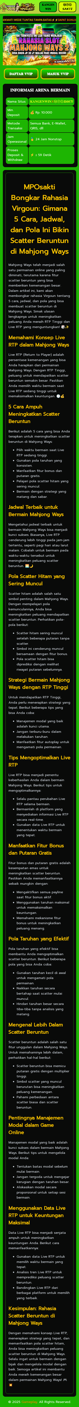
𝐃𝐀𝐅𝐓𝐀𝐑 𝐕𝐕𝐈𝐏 (21, 73)
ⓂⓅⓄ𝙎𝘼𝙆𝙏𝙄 (63, 101)
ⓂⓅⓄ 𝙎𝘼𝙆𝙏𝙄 (67, 7)
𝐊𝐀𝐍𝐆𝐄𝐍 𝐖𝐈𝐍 (48, 7)
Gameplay (29, 1402)
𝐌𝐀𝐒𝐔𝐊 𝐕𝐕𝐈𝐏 (58, 73)
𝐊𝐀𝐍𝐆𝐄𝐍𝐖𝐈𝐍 (40, 101)
